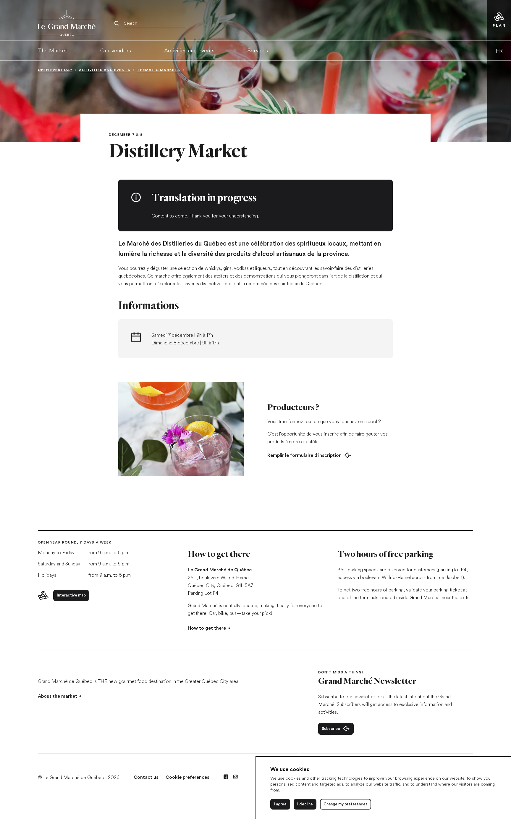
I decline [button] (305, 804)
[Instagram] (235, 776)
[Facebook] (226, 776)
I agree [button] (280, 804)
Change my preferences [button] (346, 804)
